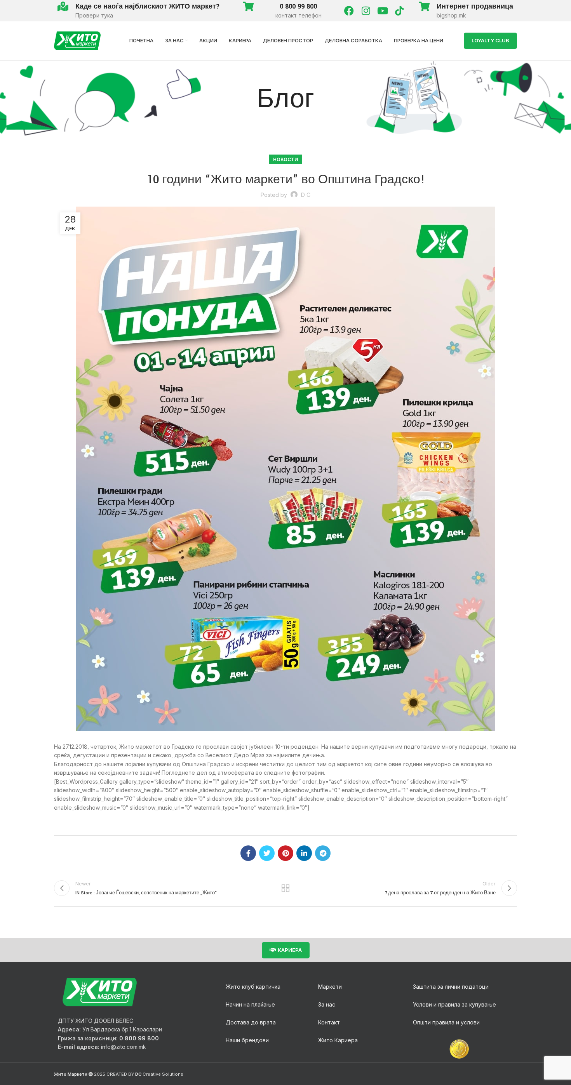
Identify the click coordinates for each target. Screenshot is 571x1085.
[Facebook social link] (248, 853)
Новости (285, 159)
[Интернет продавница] (424, 6)
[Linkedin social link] (304, 853)
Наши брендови (247, 1040)
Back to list (285, 888)
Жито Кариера (338, 1040)
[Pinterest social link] (285, 853)
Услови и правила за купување (454, 1004)
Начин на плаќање (250, 1004)
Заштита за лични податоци (451, 986)
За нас (326, 1004)
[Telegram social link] (323, 853)
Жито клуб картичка (253, 986)
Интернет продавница (475, 6)
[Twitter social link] (267, 853)
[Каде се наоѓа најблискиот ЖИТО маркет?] (63, 6)
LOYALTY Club (490, 40)
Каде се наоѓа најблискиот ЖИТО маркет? (147, 6)
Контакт (329, 1022)
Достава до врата (251, 1022)
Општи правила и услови (446, 1022)
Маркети (330, 986)
